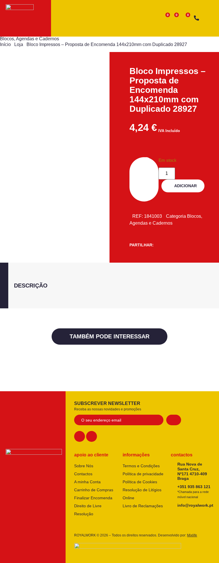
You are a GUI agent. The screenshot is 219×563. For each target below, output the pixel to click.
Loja (18, 44)
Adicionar (185, 185)
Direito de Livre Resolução (88, 510)
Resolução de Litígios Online (142, 494)
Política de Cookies (140, 482)
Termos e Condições (141, 466)
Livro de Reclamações (143, 506)
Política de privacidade (143, 474)
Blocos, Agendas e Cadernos (29, 38)
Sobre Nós (83, 466)
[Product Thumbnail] (22, 85)
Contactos (83, 474)
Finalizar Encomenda (93, 498)
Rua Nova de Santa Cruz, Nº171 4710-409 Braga (192, 471)
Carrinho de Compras (93, 490)
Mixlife (192, 535)
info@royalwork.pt (195, 505)
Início (5, 44)
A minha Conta (87, 482)
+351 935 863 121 (193, 491)
